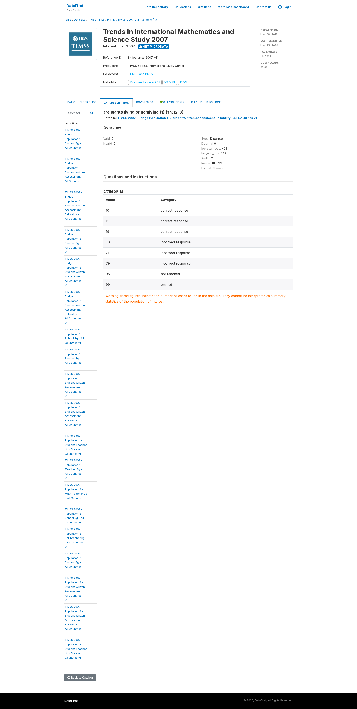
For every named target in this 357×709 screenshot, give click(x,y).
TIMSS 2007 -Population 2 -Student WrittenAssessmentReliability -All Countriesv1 (75, 620)
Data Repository (156, 7)
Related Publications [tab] (206, 102)
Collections (183, 7)
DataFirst (75, 6)
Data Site (80, 19)
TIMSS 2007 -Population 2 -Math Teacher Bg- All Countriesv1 (76, 493)
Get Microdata (155, 46)
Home (67, 19)
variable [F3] (150, 19)
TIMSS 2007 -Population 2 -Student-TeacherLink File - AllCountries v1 (76, 648)
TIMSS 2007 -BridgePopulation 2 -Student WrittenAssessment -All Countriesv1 (75, 272)
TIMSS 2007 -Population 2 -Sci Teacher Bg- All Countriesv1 (75, 537)
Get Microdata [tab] (173, 102)
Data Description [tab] (116, 102)
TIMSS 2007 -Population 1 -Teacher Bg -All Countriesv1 (73, 469)
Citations (204, 7)
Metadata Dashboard (233, 7)
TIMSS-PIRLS (96, 19)
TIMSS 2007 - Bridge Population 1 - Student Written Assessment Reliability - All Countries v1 (187, 118)
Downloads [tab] (144, 102)
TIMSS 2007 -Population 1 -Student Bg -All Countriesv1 (73, 358)
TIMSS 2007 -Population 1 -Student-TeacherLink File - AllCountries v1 (76, 444)
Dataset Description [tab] (82, 102)
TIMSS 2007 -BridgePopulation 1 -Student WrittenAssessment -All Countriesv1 (75, 172)
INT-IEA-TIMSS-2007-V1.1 (123, 19)
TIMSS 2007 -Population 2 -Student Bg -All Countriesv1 (74, 562)
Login (287, 7)
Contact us (263, 7)
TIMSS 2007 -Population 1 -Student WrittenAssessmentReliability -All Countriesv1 (75, 416)
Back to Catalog (81, 677)
